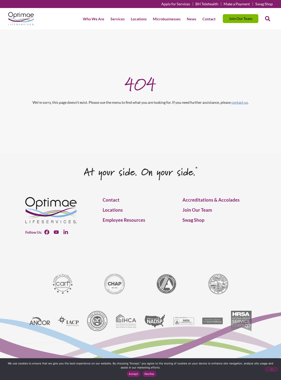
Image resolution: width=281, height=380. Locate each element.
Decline (149, 373)
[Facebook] (46, 232)
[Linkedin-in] (65, 232)
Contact (209, 19)
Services (117, 19)
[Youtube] (56, 232)
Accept (133, 373)
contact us (239, 102)
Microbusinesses (167, 19)
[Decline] (271, 369)
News (191, 19)
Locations (139, 19)
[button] (267, 19)
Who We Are (93, 19)
